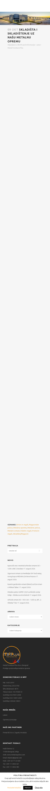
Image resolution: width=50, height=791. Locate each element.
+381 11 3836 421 (12, 764)
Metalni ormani (14, 531)
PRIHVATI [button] (28, 788)
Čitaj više (39, 788)
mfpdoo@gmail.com (14, 758)
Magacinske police (15, 366)
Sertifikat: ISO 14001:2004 (12, 698)
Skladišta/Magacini (20, 534)
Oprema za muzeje (10, 720)
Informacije (30, 45)
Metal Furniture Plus (15, 48)
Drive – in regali (14, 488)
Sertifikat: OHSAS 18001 (11, 701)
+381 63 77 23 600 (13, 761)
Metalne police (33, 528)
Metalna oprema (20, 528)
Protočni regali (13, 439)
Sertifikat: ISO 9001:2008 (12, 695)
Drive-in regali (22, 525)
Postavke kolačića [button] (14, 788)
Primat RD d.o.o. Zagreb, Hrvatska (15, 733)
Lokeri (5, 715)
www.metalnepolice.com (16, 755)
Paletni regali (12, 406)
